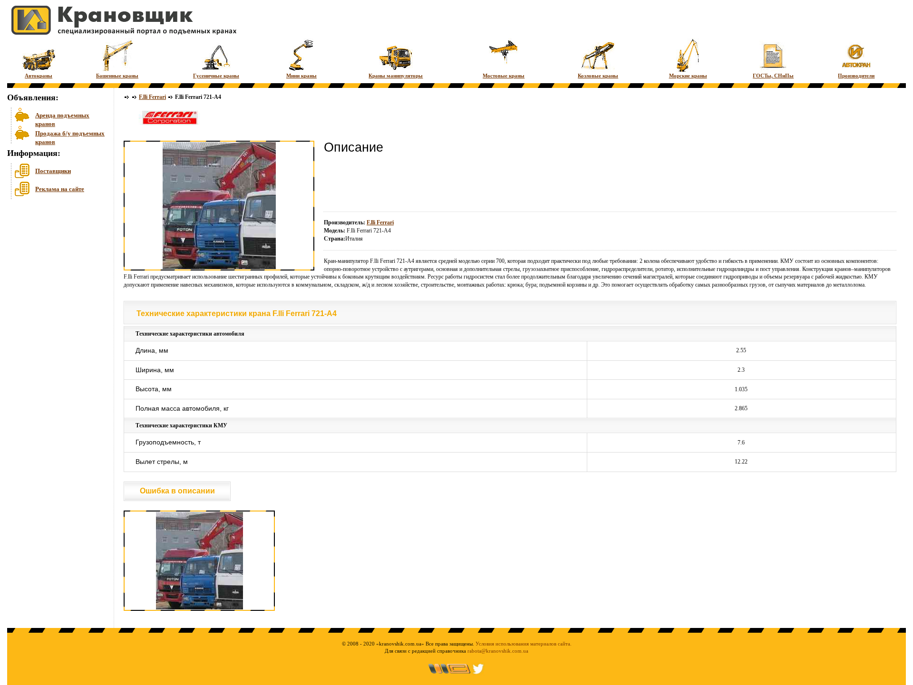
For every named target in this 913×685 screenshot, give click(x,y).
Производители (856, 75)
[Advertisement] (54, 275)
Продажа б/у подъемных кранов (70, 137)
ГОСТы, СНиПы (773, 75)
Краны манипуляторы (396, 75)
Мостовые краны (503, 75)
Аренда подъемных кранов (62, 118)
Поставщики (53, 170)
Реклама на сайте (59, 189)
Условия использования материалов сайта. (524, 643)
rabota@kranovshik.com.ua (497, 651)
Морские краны (688, 75)
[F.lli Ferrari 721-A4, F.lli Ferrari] (199, 609)
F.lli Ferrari (152, 97)
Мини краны (301, 75)
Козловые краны (598, 75)
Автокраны (38, 75)
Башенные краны (117, 75)
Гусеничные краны (216, 75)
